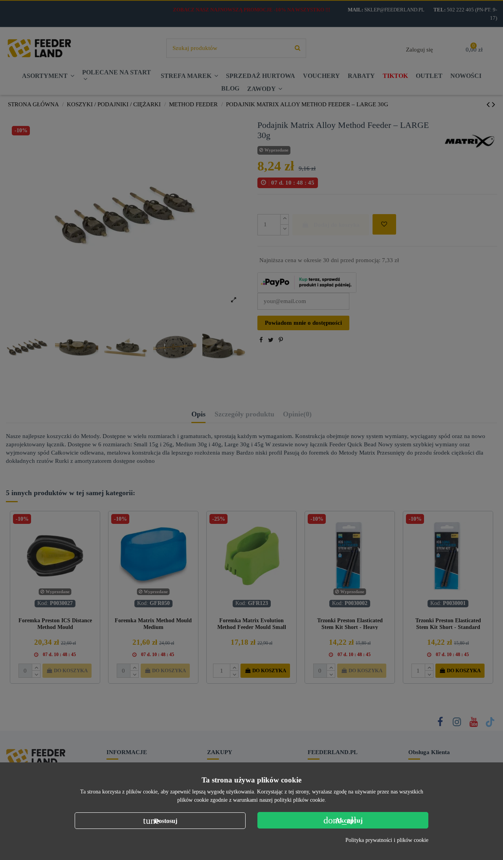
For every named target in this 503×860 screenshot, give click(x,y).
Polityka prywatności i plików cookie (386, 840)
